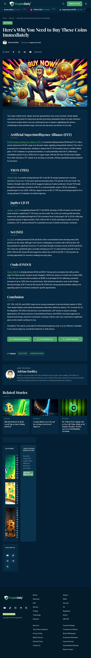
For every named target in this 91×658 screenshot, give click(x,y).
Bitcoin (35, 595)
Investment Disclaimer (70, 637)
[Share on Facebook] (13, 52)
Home (5, 18)
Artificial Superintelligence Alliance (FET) (24, 142)
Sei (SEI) (10, 240)
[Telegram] (13, 561)
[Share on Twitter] (19, 52)
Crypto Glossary (68, 641)
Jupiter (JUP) (13, 210)
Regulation (66, 611)
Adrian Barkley (27, 371)
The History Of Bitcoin (70, 629)
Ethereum (36, 599)
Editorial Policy (38, 641)
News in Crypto (68, 649)
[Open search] (63, 3)
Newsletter (74, 4)
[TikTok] (13, 555)
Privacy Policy (37, 633)
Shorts (65, 615)
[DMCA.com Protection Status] (9, 614)
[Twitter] (7, 566)
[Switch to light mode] (85, 3)
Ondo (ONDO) (13, 272)
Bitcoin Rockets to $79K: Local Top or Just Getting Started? (14, 424)
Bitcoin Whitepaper (69, 633)
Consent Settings (69, 625)
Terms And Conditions (40, 629)
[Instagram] (7, 561)
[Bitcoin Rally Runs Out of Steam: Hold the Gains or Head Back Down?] (10, 522)
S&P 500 (66, 619)
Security (66, 603)
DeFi (34, 603)
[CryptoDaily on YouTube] (30, 52)
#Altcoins (22, 353)
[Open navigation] (5, 3)
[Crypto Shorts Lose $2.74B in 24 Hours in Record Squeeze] (45, 407)
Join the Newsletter (28, 473)
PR (64, 607)
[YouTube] (7, 555)
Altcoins (11, 18)
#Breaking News (37, 353)
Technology (37, 615)
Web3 (65, 599)
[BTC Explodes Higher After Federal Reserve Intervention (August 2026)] (10, 493)
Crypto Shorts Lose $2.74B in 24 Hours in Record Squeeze (44, 424)
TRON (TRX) (12, 178)
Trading (35, 611)
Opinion (65, 595)
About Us (36, 625)
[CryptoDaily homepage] (20, 4)
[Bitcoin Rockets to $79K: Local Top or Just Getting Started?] (16, 407)
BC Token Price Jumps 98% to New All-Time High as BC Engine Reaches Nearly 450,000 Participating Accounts (73, 426)
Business (36, 619)
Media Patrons (38, 637)
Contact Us (36, 645)
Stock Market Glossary (71, 645)
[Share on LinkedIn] (24, 52)
